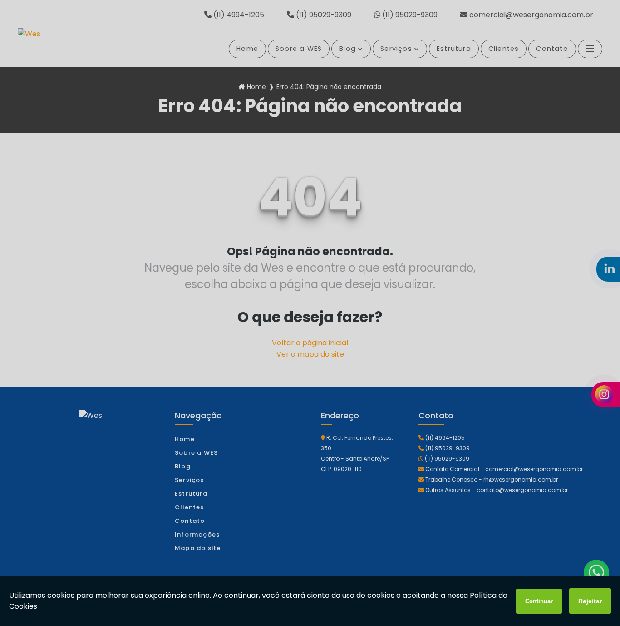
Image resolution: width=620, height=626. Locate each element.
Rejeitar (590, 601)
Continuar (539, 601)
